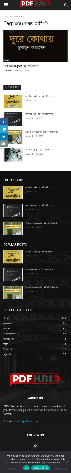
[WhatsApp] (35, 445)
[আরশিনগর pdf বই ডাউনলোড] (13, 154)
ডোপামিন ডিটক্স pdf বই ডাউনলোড (39, 96)
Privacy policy (40, 467)
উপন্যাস (6, 60)
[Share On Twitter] (4, 129)
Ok (26, 467)
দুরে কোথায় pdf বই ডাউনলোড (21, 66)
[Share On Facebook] (4, 121)
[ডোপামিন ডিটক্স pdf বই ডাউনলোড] (13, 101)
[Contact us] (4, 143)
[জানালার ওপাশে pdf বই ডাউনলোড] (13, 119)
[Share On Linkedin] (4, 136)
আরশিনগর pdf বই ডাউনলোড (37, 149)
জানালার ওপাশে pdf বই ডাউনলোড (39, 114)
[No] (66, 462)
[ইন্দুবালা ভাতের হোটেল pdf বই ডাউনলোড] (13, 137)
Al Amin (7, 70)
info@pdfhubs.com (27, 421)
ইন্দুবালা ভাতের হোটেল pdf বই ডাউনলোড (42, 131)
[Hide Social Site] (1, 149)
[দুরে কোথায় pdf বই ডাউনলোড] (35, 46)
